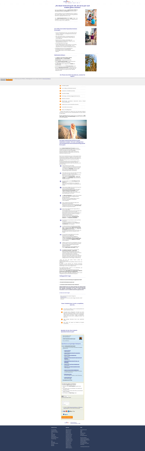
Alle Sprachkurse (73, 422)
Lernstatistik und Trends (84, 443)
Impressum (82, 434)
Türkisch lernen (68, 445)
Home (66, 2)
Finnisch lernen (68, 433)
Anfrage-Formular (63, 296)
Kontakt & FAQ (82, 433)
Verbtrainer (53, 435)
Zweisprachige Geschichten (85, 439)
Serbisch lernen (68, 442)
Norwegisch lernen (69, 438)
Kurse (74, 2)
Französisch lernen (69, 434)
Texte (52, 433)
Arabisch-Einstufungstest (84, 438)
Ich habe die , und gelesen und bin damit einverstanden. (73, 407)
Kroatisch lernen (68, 437)
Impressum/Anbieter (74, 423)
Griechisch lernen (69, 435)
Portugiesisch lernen (69, 439)
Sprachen (69, 2)
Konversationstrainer (54, 437)
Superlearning (53, 438)
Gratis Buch (82, 444)
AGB (68, 407)
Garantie (52, 444)
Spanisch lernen (68, 443)
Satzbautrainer (53, 436)
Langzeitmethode (54, 430)
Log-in (81, 430)
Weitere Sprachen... (69, 447)
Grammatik (53, 434)
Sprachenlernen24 (83, 429)
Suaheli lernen (68, 444)
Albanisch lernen (68, 429)
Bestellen (52, 445)
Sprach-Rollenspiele (83, 442)
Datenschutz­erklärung (73, 407)
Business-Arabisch (83, 437)
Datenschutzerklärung (46, 78)
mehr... (78, 2)
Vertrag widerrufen (83, 435)
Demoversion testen (54, 443)
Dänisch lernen (68, 430)
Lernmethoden (53, 429)
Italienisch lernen (69, 436)
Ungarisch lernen (69, 446)
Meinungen (53, 442)
